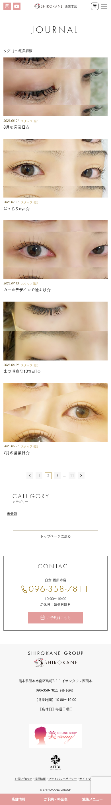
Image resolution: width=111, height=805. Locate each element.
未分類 (12, 514)
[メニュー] (104, 6)
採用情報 (40, 778)
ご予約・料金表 (55, 799)
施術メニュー (92, 799)
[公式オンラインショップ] (94, 6)
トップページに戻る (55, 536)
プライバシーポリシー (62, 778)
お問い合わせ (23, 778)
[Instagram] (7, 6)
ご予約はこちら (59, 618)
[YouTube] (16, 6)
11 (72, 475)
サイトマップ (87, 778)
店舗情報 (18, 799)
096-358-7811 (59, 589)
